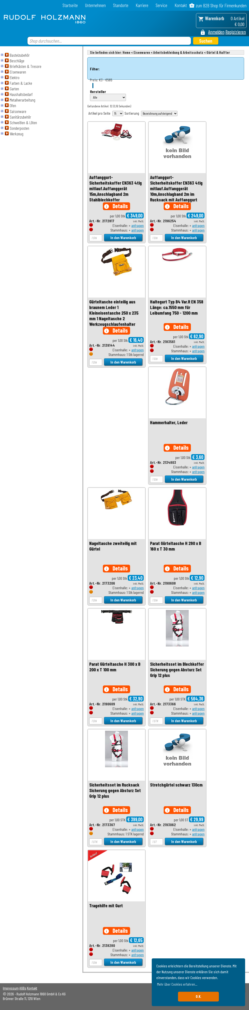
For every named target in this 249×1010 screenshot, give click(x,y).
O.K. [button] (198, 996)
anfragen (137, 225)
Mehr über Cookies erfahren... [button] (177, 984)
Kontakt (181, 5)
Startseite (70, 5)
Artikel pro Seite (99, 113)
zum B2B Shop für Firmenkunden (221, 5)
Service (161, 5)
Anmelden (216, 32)
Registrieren (235, 32)
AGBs (22, 988)
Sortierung (131, 113)
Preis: (94, 79)
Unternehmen (95, 5)
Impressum (11, 988)
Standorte (120, 5)
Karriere (142, 5)
